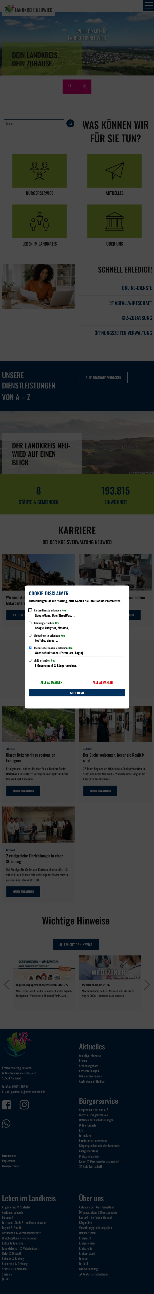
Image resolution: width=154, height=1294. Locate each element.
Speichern (77, 693)
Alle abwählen (103, 682)
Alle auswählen (51, 682)
